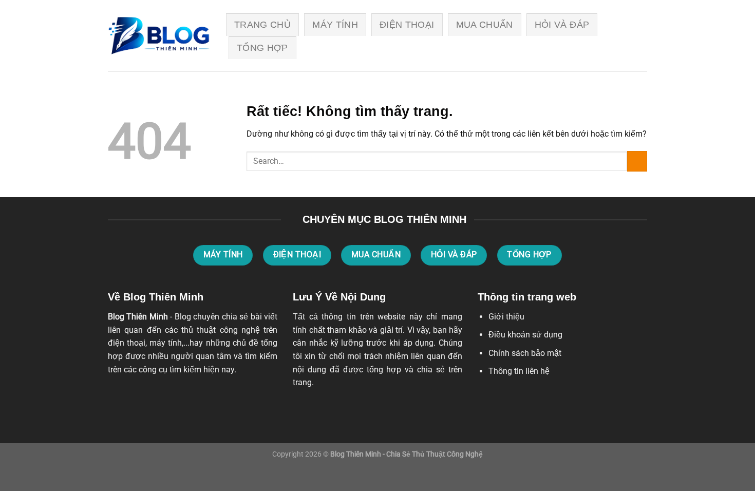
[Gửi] (637, 161)
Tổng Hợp (262, 48)
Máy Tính (335, 25)
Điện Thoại (407, 25)
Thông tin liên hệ (519, 371)
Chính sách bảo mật (524, 353)
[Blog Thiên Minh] (159, 36)
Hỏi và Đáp (562, 25)
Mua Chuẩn (484, 25)
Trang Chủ (262, 25)
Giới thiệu (506, 317)
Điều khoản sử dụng (525, 334)
